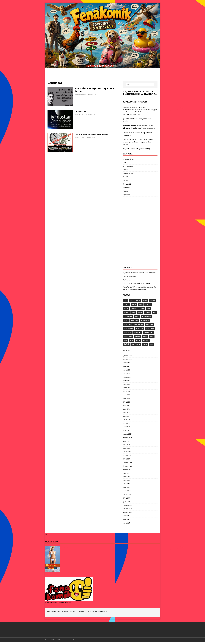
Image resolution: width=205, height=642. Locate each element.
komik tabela (150, 328)
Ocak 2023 (126, 398)
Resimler (63, 75)
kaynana (147, 312)
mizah (151, 336)
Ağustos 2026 (127, 356)
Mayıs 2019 (126, 516)
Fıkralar (117, 75)
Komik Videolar (103, 75)
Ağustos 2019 (127, 505)
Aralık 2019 (126, 491)
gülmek (126, 312)
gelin (148, 309)
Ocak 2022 (126, 416)
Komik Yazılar (146, 75)
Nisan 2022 (126, 409)
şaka (151, 344)
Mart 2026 (126, 370)
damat (134, 305)
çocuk (145, 344)
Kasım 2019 (127, 494)
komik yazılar (148, 332)
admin (91, 94)
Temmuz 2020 (127, 466)
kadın (140, 312)
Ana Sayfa (51, 75)
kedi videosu (128, 316)
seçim (131, 340)
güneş (133, 312)
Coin (124, 163)
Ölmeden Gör (130, 75)
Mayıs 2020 (126, 473)
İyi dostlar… (81, 111)
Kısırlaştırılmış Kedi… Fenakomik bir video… (137, 283)
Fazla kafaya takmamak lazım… (92, 134)
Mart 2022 (126, 413)
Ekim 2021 (126, 427)
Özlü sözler (136, 344)
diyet (140, 305)
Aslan (125, 301)
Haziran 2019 (127, 512)
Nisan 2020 (126, 477)
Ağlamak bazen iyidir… (130, 276)
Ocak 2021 (126, 448)
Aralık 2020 (126, 452)
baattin (137, 301)
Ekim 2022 (126, 402)
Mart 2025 (126, 384)
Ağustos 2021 (127, 434)
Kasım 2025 (127, 377)
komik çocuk (128, 336)
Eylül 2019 (126, 501)
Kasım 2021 (127, 423)
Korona (74, 75)
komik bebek (134, 320)
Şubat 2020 (126, 484)
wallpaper (146, 340)
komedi (137, 316)
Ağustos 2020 (127, 462)
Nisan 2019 (126, 519)
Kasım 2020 (127, 455)
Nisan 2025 (126, 381)
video (138, 340)
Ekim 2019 (126, 498)
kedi (154, 312)
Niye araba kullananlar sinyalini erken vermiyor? (139, 273)
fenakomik (134, 309)
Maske (145, 336)
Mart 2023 (126, 395)
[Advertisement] (131, 231)
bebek (145, 301)
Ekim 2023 (126, 391)
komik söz (139, 328)
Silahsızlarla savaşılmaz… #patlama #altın (95, 89)
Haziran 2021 (127, 437)
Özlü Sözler (87, 75)
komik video (127, 332)
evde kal (148, 305)
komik (126, 320)
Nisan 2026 (126, 366)
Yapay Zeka (126, 195)
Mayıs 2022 (126, 405)
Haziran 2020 (127, 470)
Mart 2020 (126, 480)
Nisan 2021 (126, 441)
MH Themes (60, 640)
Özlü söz (126, 344)
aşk (131, 301)
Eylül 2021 (126, 430)
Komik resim (149, 324)
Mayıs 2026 (126, 363)
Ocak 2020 (126, 487)
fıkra (142, 309)
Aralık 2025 (126, 373)
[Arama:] (140, 84)
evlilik (126, 309)
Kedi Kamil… (127, 280)
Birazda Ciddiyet (128, 159)
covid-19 (126, 305)
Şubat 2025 (126, 388)
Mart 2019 (126, 523)
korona (137, 336)
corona (152, 301)
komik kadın (145, 320)
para (125, 340)
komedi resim (146, 316)
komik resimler (128, 328)
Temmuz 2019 (127, 509)
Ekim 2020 (126, 459)
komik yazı (137, 332)
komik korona (138, 324)
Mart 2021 (126, 445)
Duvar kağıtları (128, 166)
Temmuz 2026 (127, 359)
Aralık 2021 (126, 420)
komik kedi (127, 324)
